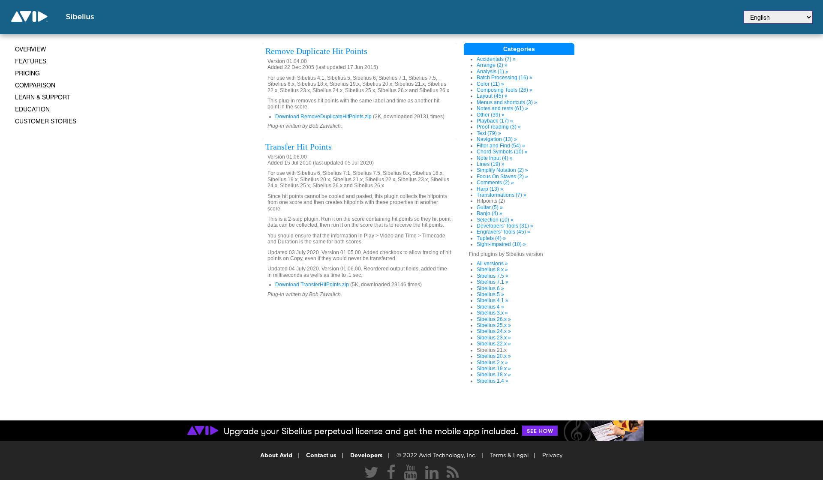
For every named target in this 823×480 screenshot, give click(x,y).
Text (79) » (489, 133)
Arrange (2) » (492, 65)
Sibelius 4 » (490, 307)
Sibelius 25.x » (494, 325)
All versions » (492, 264)
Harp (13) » (490, 189)
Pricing (27, 73)
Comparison (35, 85)
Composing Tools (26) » (504, 90)
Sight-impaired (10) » (501, 244)
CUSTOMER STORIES (45, 121)
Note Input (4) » (495, 158)
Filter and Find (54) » (501, 146)
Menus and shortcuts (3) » (507, 102)
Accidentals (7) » (496, 59)
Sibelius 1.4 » (492, 381)
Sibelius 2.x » (492, 363)
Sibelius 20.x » (494, 356)
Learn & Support (43, 97)
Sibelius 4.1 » (492, 300)
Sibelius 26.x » (494, 319)
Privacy (552, 456)
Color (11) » (490, 84)
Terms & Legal (509, 456)
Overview (30, 49)
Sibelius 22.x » (494, 344)
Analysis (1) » (492, 72)
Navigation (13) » (497, 139)
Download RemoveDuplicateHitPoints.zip (323, 117)
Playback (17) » (495, 121)
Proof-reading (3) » (499, 127)
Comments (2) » (495, 183)
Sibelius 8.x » (492, 270)
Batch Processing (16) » (504, 78)
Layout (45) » (492, 96)
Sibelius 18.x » (494, 375)
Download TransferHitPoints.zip (312, 285)
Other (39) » (491, 115)
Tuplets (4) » (491, 238)
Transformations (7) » (501, 195)
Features (30, 61)
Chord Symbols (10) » (502, 152)
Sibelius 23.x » (494, 338)
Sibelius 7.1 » (492, 282)
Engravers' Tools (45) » (503, 232)
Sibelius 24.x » (494, 331)
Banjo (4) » (489, 213)
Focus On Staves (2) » (502, 177)
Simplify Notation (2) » (502, 170)
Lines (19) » (491, 164)
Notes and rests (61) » (502, 108)
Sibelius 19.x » (494, 369)
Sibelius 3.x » (492, 313)
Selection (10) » (495, 220)
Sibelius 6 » (490, 288)
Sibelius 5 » (490, 294)
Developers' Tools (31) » (505, 226)
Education (32, 109)
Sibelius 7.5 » (492, 276)
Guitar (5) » (490, 207)
